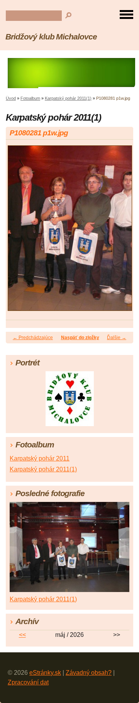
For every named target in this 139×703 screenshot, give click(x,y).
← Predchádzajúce (33, 337)
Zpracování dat (28, 682)
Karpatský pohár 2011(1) (68, 98)
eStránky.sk (45, 672)
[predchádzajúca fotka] (18, 231)
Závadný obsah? (89, 672)
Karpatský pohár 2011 (40, 458)
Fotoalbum (30, 98)
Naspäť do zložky (80, 337)
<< (22, 634)
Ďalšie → (116, 337)
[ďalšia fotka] (120, 231)
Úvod (11, 98)
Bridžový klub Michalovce (51, 36)
